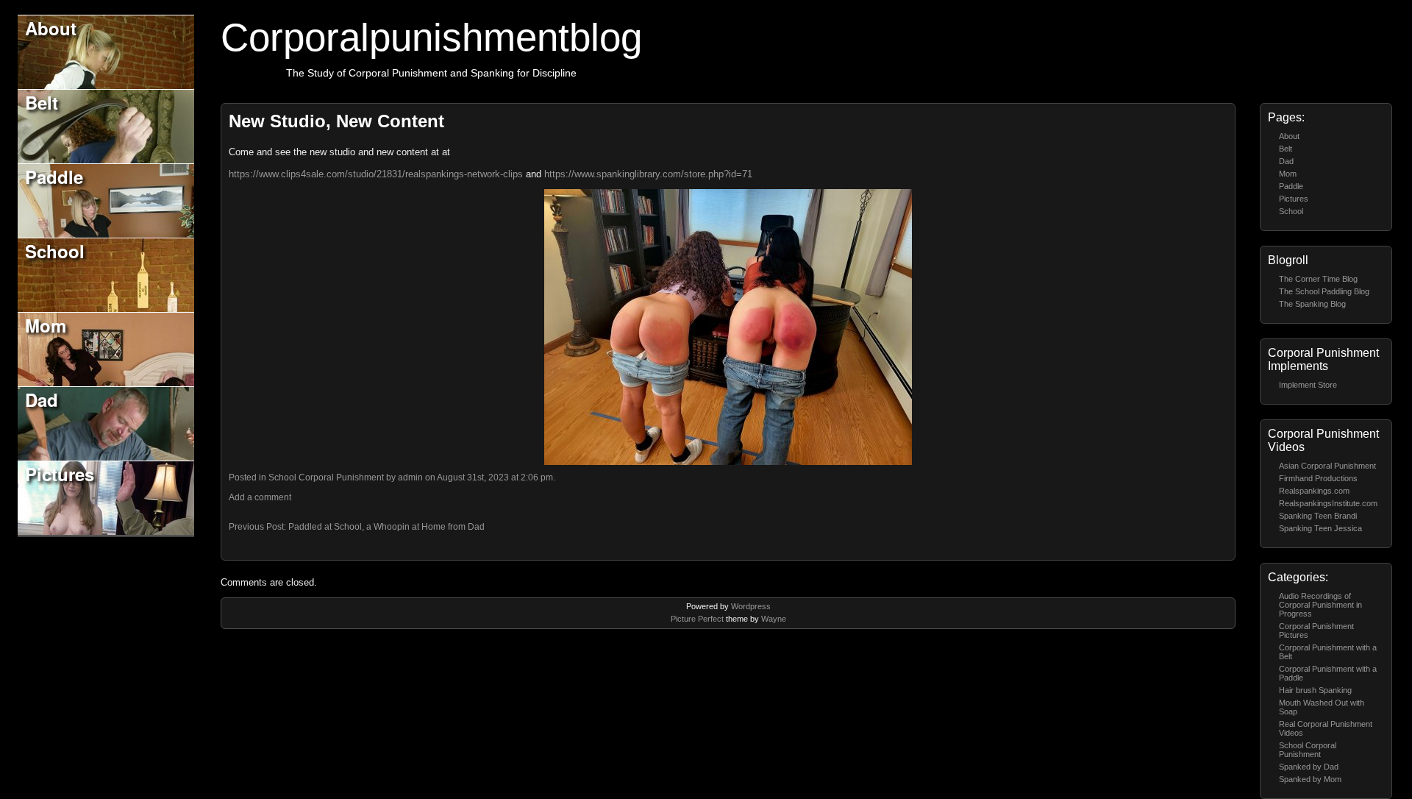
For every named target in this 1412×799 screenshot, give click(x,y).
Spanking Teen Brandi (1318, 515)
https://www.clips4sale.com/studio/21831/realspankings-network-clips (376, 174)
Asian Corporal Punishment (1327, 465)
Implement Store (1308, 384)
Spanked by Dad (1308, 766)
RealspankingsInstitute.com (1328, 503)
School (55, 250)
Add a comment (260, 497)
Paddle (54, 176)
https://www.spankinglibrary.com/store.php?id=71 (648, 174)
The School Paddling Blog (1324, 291)
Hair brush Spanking (1315, 690)
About (50, 27)
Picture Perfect (697, 618)
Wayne (773, 618)
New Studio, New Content (336, 121)
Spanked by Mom (1310, 779)
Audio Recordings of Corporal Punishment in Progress (1320, 605)
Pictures (59, 473)
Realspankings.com (1314, 490)
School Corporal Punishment (1307, 750)
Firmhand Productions (1318, 478)
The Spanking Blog (1312, 303)
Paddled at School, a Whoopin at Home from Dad (386, 527)
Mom (45, 325)
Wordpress (751, 606)
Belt (41, 102)
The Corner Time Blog (1318, 278)
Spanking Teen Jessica (1320, 528)
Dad (41, 399)
